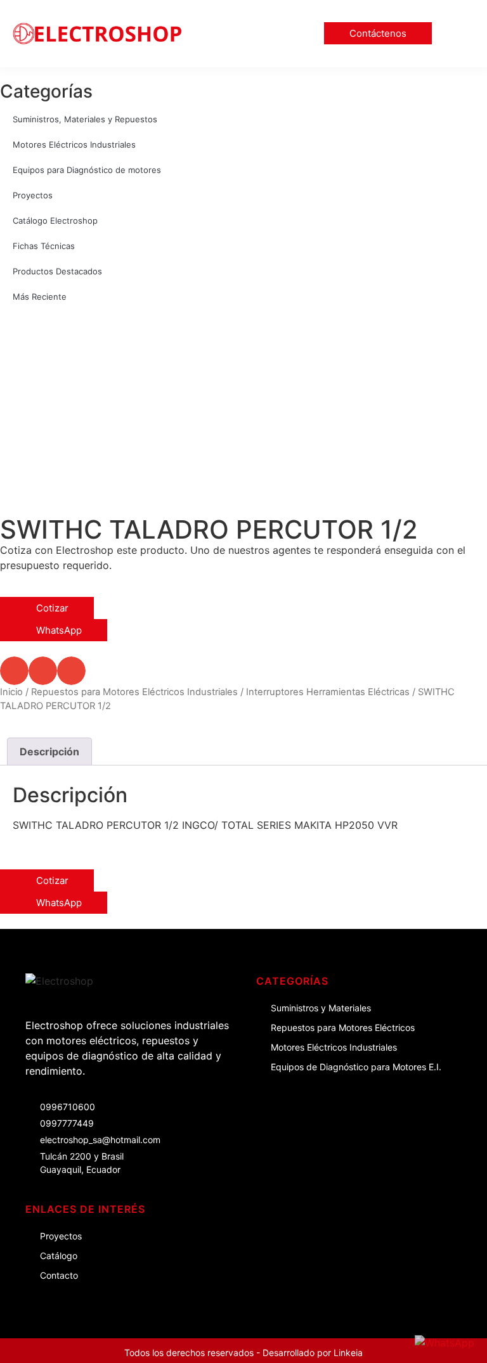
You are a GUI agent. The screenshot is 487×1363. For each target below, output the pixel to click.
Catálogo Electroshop (55, 220)
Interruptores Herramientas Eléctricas (328, 692)
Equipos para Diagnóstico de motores (87, 170)
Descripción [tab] (49, 751)
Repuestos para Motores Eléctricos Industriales (134, 692)
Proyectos (33, 195)
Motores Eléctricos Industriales (74, 144)
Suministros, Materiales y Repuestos (85, 119)
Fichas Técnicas (44, 246)
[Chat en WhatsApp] (444, 1342)
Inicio (11, 692)
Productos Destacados (57, 271)
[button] (463, 33)
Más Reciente (40, 296)
